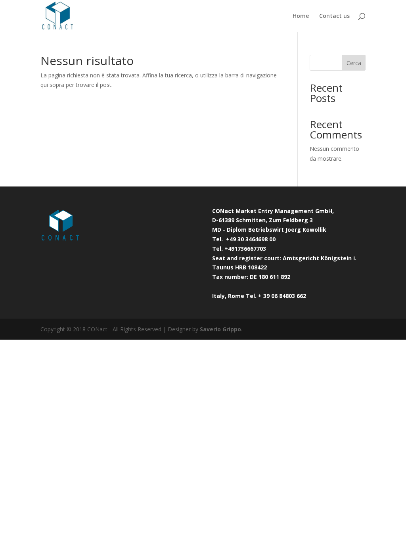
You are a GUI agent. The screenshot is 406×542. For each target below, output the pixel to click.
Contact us (334, 16)
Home (301, 16)
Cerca (354, 63)
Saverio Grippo (220, 329)
